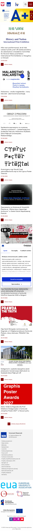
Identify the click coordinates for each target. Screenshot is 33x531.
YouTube (22, 519)
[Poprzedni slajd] (31, 12)
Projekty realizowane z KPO (8, 461)
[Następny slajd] (31, 18)
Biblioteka (4, 445)
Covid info (4, 449)
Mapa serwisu (5, 443)
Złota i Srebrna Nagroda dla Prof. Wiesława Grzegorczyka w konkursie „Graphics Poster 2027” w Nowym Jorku (15, 409)
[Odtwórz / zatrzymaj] (31, 15)
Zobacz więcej (8, 14)
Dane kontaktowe (6, 466)
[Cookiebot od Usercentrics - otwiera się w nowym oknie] (23, 246)
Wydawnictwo (5, 447)
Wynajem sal (5, 463)
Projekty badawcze (6, 472)
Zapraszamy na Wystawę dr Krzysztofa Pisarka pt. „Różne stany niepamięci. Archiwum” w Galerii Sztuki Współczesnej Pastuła (15, 210)
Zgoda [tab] (5, 250)
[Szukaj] (25, 4)
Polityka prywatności (7, 441)
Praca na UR (5, 453)
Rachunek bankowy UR (7, 470)
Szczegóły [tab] (14, 250)
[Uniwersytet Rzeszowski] (9, 4)
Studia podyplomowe (7, 451)
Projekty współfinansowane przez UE (11, 459)
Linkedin (18, 519)
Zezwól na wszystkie (16, 279)
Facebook (11, 519)
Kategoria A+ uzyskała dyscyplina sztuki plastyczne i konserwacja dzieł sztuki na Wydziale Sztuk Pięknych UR (15, 371)
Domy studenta (5, 464)
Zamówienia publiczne (7, 455)
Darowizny (4, 474)
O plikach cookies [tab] (25, 250)
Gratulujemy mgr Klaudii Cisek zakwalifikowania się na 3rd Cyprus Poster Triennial (16, 171)
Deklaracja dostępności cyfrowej (10, 468)
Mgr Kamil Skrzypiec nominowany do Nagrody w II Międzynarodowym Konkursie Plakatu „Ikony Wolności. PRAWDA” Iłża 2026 (16, 332)
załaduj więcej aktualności (18, 424)
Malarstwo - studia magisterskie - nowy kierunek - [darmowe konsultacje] (15, 93)
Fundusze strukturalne (7, 457)
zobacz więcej (6, 65)
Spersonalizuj (16, 284)
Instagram (14, 519)
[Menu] (30, 4)
